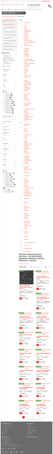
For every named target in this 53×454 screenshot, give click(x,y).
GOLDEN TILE (27, 113)
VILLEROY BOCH (27, 225)
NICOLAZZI (26, 175)
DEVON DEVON (27, 84)
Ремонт (32, 9)
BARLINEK (26, 49)
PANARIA (26, 180)
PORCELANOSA (27, 195)
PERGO (25, 184)
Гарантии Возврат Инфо (8, 425)
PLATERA (26, 189)
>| (46, 417)
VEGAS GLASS (27, 222)
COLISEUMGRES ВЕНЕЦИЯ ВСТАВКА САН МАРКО (43, 371)
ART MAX (26, 39)
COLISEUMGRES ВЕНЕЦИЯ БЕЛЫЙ (26, 371)
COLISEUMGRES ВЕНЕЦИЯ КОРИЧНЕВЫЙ (26, 388)
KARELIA (26, 142)
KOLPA (25, 151)
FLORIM (26, 106)
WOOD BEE (26, 231)
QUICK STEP (27, 198)
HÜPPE (25, 125)
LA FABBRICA (27, 156)
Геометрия (7, 103)
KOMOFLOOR (27, 153)
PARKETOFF (27, 181)
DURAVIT (26, 90)
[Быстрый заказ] (24, 298)
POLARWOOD (27, 191)
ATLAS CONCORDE (28, 40)
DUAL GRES (26, 89)
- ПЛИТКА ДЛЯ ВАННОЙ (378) (8, 28)
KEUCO (25, 150)
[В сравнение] (27, 298)
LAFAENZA (26, 157)
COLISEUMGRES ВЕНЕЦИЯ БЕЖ (43, 354)
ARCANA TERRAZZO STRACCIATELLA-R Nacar (42, 317)
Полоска (7, 107)
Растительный (8, 105)
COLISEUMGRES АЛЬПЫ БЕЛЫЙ (42, 337)
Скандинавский (8, 184)
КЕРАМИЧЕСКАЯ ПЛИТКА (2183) (8, 21)
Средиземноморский (10, 186)
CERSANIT (26, 69)
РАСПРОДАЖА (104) (7, 49)
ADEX (25, 25)
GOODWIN (26, 115)
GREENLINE (26, 118)
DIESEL (25, 86)
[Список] (22, 267)
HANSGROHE (27, 124)
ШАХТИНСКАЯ (27, 251)
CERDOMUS (26, 66)
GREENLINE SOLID (28, 119)
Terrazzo (7, 99)
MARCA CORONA (28, 169)
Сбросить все (8, 63)
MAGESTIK (26, 166)
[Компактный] (25, 267)
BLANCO (26, 53)
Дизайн (25, 9)
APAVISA (26, 34)
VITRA (25, 227)
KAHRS (25, 140)
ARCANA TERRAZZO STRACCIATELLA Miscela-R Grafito (26, 287)
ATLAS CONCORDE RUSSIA (30, 42)
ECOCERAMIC (27, 93)
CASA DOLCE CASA (28, 59)
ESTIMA (26, 98)
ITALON (25, 131)
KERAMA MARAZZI (7, 58)
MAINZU (26, 168)
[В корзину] (20, 298)
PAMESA (26, 178)
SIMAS (25, 209)
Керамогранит (31, 429)
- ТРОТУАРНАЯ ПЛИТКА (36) (9, 34)
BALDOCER (26, 48)
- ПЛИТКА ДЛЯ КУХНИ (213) (9, 32)
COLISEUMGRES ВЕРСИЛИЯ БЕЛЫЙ (24, 405)
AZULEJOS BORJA (28, 45)
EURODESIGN (27, 100)
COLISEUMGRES (6, 57)
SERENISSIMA (27, 207)
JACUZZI (26, 136)
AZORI (25, 43)
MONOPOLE (27, 172)
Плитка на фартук (32, 430)
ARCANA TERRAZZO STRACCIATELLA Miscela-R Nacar (43, 277)
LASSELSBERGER (27, 160)
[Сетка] (20, 267)
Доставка (18, 9)
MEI (25, 171)
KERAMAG (26, 145)
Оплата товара (6, 427)
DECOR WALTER (27, 83)
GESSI (25, 110)
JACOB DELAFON (28, 134)
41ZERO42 (26, 22)
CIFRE (25, 72)
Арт (6, 189)
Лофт (6, 175)
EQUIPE (26, 96)
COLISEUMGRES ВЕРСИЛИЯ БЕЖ (40, 388)
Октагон (7, 93)
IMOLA (25, 130)
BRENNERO (26, 56)
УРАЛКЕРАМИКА (28, 248)
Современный (8, 178)
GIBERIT (26, 112)
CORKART (26, 77)
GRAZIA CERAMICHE (28, 116)
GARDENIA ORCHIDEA (29, 109)
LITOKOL (26, 163)
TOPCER (6, 61)
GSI (25, 121)
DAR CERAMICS (27, 81)
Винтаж (7, 180)
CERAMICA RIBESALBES (29, 63)
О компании (5, 429)
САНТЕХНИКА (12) (7, 43)
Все (6, 92)
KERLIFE (26, 147)
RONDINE (26, 203)
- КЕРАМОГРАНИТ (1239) (9, 24)
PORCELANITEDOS (28, 194)
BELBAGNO (26, 51)
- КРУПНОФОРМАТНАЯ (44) (9, 40)
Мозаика (30, 432)
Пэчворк (7, 95)
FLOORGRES (27, 104)
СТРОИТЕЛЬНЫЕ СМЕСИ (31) (9, 46)
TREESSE (26, 218)
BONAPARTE (27, 54)
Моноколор (8, 110)
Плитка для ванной (32, 427)
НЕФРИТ (26, 239)
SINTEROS (26, 210)
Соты (6, 97)
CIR (25, 74)
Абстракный (8, 101)
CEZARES (26, 71)
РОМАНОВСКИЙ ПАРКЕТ (30, 242)
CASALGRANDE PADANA (29, 60)
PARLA (25, 183)
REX (25, 201)
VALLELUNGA (27, 221)
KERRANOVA (27, 148)
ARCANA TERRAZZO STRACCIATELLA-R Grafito (26, 317)
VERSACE (26, 224)
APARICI (26, 33)
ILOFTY (25, 128)
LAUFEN (26, 162)
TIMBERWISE (27, 215)
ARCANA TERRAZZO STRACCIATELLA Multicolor (43, 297)
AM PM (25, 28)
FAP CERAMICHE (28, 103)
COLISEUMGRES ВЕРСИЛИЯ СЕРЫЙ (41, 405)
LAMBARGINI (27, 159)
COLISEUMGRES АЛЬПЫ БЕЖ (25, 335)
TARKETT (26, 213)
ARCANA (6, 55)
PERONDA (12, 60)
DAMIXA (26, 80)
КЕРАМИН (26, 236)
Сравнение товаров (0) (24, 263)
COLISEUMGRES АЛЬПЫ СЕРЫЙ (25, 354)
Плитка (5, 9)
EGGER (25, 95)
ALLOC (25, 27)
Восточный (7, 109)
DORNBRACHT (27, 87)
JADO (25, 137)
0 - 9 (22, 21)
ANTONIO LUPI (27, 31)
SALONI (25, 206)
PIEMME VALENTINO (28, 187)
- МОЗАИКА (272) (7, 37)
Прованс (7, 176)
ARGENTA (26, 37)
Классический (8, 173)
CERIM (25, 68)
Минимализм (8, 182)
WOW (25, 233)
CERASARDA (27, 65)
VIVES (25, 228)
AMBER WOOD (27, 30)
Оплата (11, 9)
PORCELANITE (27, 192)
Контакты (39, 9)
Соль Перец (8, 112)
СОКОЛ (26, 245)
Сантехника (30, 434)
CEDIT (25, 62)
